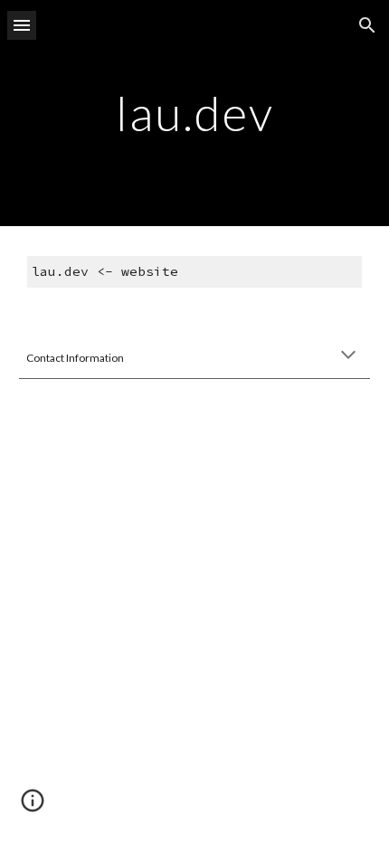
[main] (195, 112)
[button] (21, 25)
